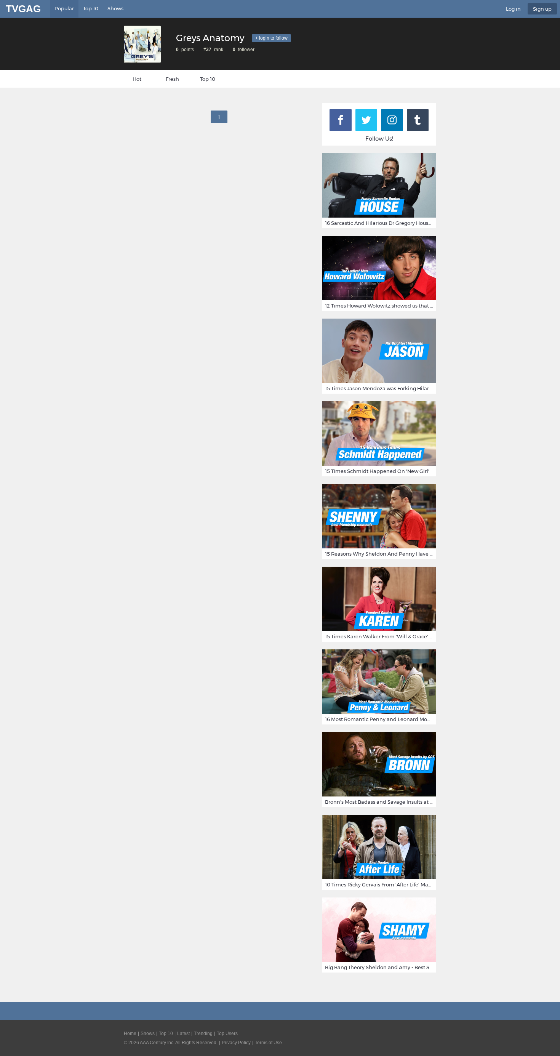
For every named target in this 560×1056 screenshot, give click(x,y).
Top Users (227, 1033)
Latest (183, 1033)
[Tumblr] (418, 120)
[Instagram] (392, 120)
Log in (513, 9)
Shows (115, 8)
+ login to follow (271, 38)
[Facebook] (341, 120)
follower (245, 49)
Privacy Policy (236, 1042)
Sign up (542, 9)
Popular (64, 8)
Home (130, 1033)
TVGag (23, 8)
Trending (203, 1033)
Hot (137, 79)
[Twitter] (366, 120)
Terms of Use (268, 1042)
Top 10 (90, 8)
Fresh (172, 79)
